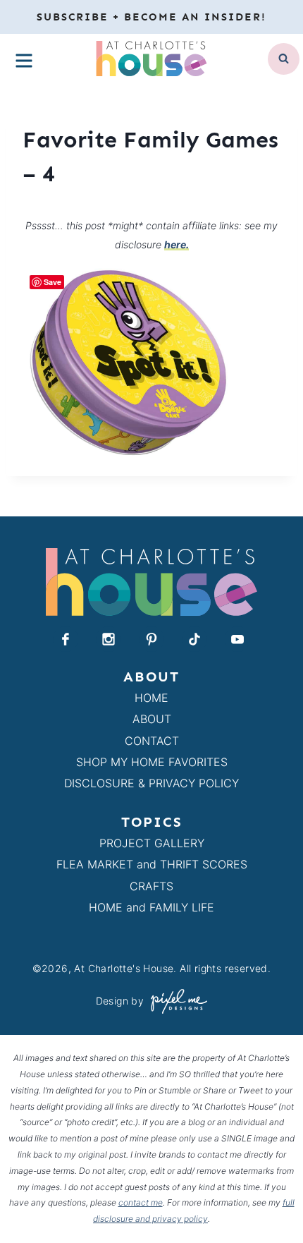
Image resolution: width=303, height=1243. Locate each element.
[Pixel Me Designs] (175, 1001)
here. (176, 244)
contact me (140, 1202)
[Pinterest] (151, 639)
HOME (151, 698)
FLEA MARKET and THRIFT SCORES (151, 864)
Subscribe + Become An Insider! (151, 17)
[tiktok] (194, 639)
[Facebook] (65, 639)
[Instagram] (108, 639)
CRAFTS (151, 886)
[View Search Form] (283, 59)
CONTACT (152, 741)
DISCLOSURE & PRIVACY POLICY (151, 783)
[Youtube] (237, 639)
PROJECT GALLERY (151, 843)
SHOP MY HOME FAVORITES (152, 762)
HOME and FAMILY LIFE (151, 907)
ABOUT (151, 719)
